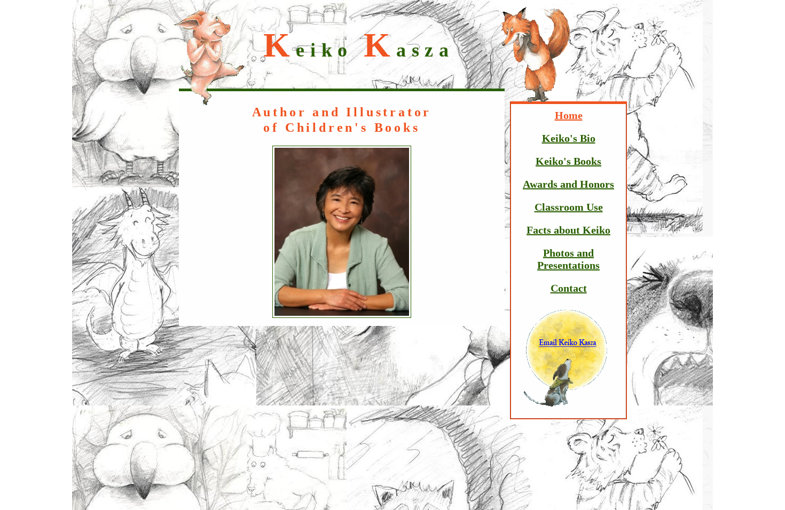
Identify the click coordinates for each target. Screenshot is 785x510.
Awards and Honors (568, 184)
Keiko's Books (568, 161)
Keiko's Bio (568, 138)
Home (569, 115)
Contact (569, 288)
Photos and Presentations (568, 259)
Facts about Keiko (568, 230)
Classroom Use (569, 207)
